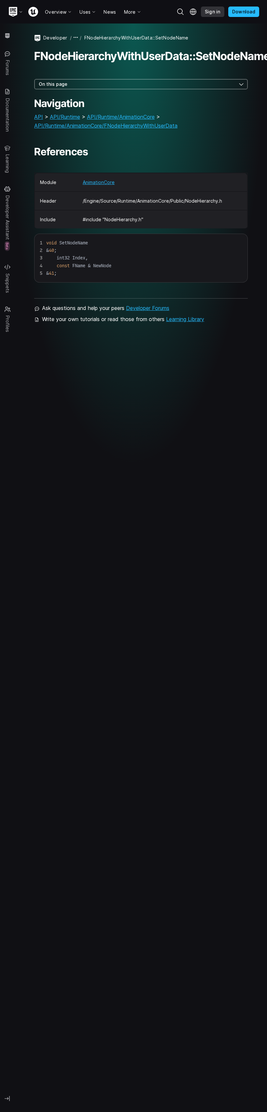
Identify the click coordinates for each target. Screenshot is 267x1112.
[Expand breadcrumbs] (75, 37)
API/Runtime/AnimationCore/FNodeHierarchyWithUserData (105, 125)
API (38, 117)
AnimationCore (99, 182)
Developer (55, 37)
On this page (53, 84)
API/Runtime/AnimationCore (121, 117)
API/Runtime (65, 117)
